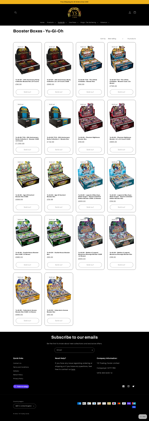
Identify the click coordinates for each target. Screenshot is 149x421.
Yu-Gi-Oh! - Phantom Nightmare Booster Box (89, 138)
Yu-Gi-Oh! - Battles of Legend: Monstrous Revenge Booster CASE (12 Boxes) (90, 254)
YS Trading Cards (23, 413)
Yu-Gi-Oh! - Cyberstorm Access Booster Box (57, 311)
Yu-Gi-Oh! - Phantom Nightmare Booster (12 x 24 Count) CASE (120, 138)
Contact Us (17, 363)
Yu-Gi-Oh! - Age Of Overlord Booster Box (56, 196)
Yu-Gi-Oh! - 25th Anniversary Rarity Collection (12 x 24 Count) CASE (59, 80)
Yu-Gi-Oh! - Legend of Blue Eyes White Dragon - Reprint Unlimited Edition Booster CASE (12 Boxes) (89, 196)
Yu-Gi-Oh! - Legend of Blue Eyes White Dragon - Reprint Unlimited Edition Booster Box (121, 196)
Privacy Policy (18, 378)
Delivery (16, 371)
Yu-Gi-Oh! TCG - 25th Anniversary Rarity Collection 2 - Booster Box (58, 138)
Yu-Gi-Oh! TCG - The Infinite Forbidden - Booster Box (87, 80)
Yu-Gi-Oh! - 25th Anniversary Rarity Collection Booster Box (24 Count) (27, 80)
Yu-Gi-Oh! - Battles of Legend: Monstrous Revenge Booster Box (121, 253)
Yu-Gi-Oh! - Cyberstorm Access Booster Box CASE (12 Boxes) (26, 311)
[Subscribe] (92, 350)
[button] (15, 12)
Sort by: (103, 38)
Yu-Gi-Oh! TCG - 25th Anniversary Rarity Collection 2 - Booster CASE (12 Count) (27, 139)
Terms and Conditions (21, 367)
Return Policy (18, 375)
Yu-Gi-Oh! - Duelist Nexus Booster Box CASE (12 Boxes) (27, 253)
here (73, 369)
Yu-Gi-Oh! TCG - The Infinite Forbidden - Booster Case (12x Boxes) (120, 81)
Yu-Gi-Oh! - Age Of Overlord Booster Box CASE (25, 196)
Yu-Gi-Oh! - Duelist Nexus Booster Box (58, 253)
